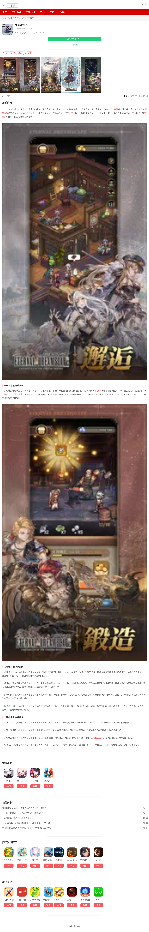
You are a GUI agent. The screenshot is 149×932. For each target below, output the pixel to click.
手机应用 (31, 11)
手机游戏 (16, 11)
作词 (69, 109)
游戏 (10, 18)
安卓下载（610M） (74, 39)
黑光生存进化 (72, 900)
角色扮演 (19, 18)
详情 (9, 786)
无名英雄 (114, 109)
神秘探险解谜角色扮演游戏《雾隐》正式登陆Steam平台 (26, 828)
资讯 (42, 11)
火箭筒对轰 (9, 900)
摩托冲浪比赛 (48, 900)
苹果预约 (74, 45)
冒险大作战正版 (59, 900)
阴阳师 (35, 781)
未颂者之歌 (30, 18)
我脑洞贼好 (35, 900)
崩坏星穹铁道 (22, 781)
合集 (62, 11)
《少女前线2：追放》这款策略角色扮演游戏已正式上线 (26, 823)
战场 (34, 687)
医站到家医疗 (98, 900)
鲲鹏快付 (22, 900)
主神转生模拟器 (85, 860)
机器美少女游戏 (35, 860)
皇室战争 (48, 781)
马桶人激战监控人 (72, 860)
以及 (97, 391)
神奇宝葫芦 (22, 860)
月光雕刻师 (98, 860)
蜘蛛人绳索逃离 (48, 860)
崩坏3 (8, 781)
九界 (71, 113)
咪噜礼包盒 (85, 900)
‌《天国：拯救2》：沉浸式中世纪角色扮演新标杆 (23, 813)
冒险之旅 (97, 738)
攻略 (51, 11)
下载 (12, 5)
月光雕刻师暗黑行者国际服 (59, 860)
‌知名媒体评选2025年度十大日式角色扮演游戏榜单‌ (24, 808)
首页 (4, 11)
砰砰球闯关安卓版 (8, 860)
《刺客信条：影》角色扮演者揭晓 (16, 818)
